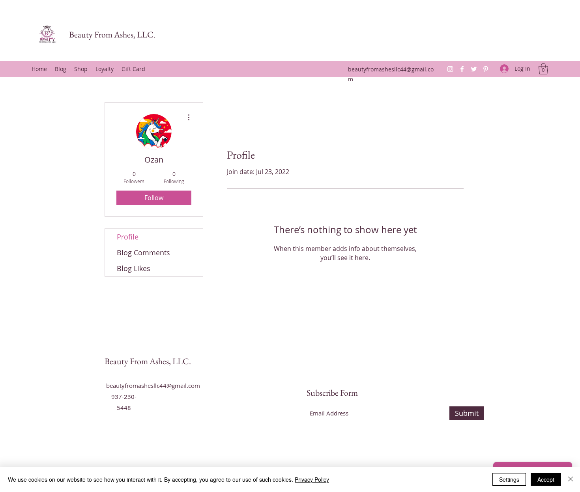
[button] (543, 69)
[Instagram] (450, 69)
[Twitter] (474, 69)
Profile (127, 236)
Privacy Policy (312, 479)
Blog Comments (143, 252)
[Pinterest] (486, 69)
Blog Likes (133, 268)
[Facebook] (462, 69)
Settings (509, 479)
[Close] (570, 479)
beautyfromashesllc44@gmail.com (153, 385)
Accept (545, 479)
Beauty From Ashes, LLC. (112, 34)
